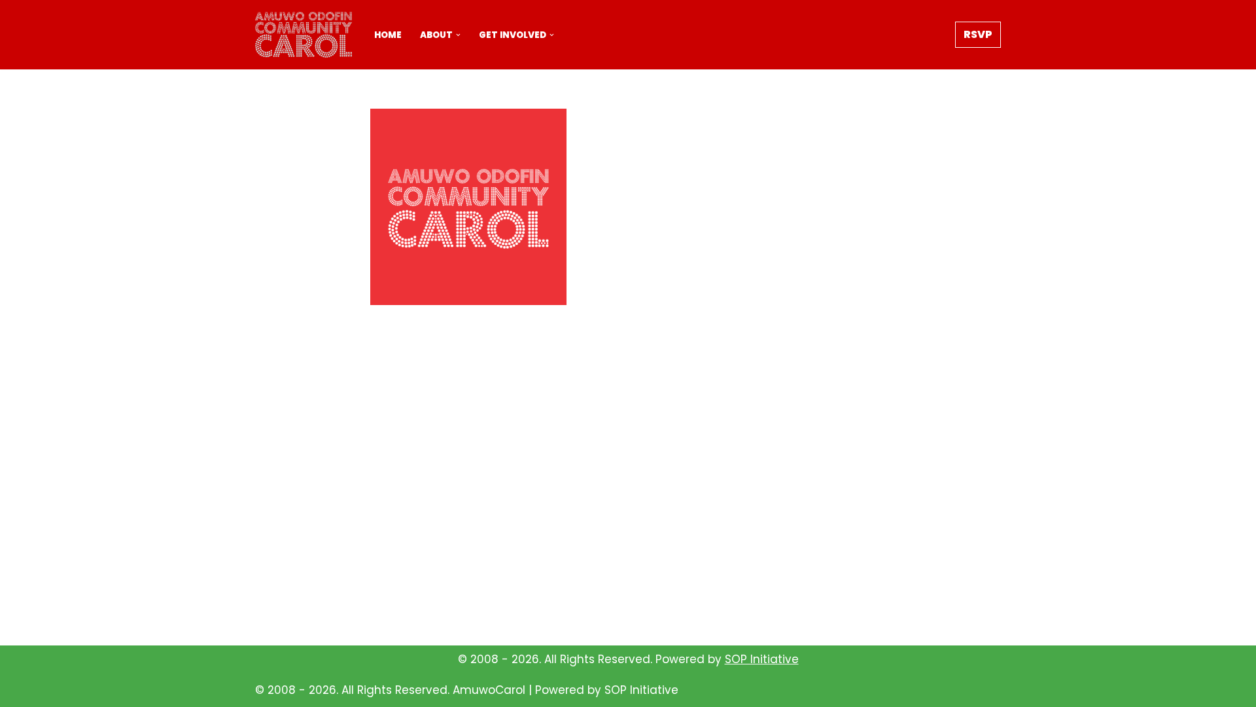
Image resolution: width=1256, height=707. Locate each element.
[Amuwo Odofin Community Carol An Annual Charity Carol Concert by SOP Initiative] (303, 35)
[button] (458, 35)
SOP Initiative (762, 659)
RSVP (978, 34)
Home (388, 35)
